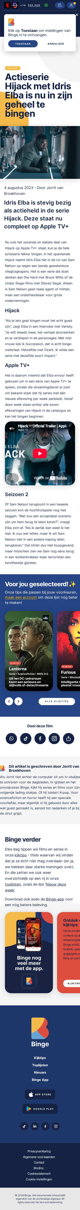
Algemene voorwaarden (39, 1157)
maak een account (21, 597)
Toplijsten (40, 1065)
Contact (39, 1162)
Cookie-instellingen (39, 1179)
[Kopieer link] (68, 738)
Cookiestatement (38, 1173)
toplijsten (13, 884)
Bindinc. (39, 1168)
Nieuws (40, 1072)
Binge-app (55, 899)
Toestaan (23, 43)
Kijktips (40, 1057)
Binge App (40, 1079)
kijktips (21, 855)
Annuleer (56, 44)
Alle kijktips (57, 701)
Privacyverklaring (38, 1151)
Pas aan (34, 5)
